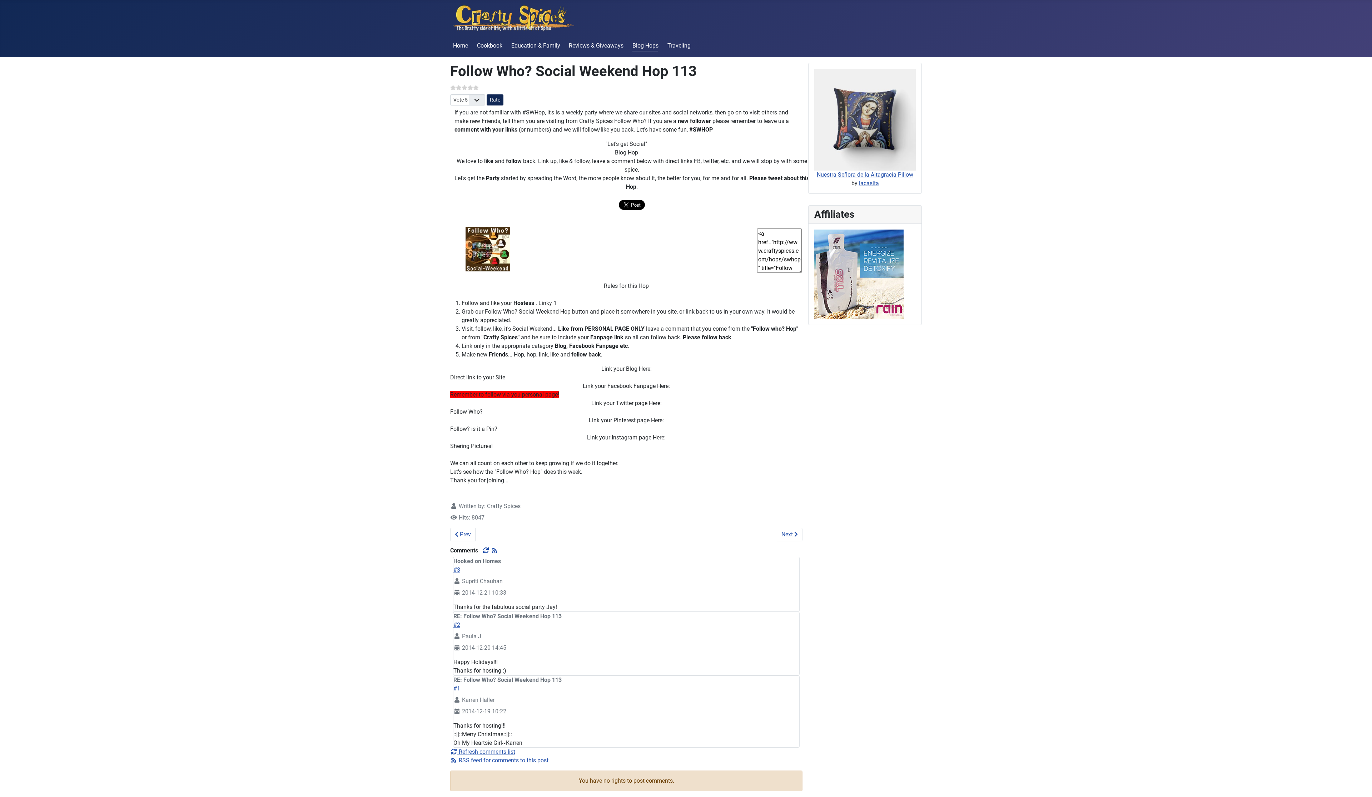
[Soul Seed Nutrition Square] (859, 273)
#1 (456, 688)
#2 (456, 624)
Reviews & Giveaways (596, 45)
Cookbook (489, 45)
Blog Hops (645, 45)
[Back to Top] (1359, 783)
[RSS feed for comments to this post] (494, 550)
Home (460, 45)
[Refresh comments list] (486, 550)
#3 (456, 569)
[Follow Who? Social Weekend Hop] (488, 248)
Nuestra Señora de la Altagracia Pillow (865, 174)
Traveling (679, 45)
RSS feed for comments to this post (502, 760)
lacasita (869, 183)
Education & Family (535, 45)
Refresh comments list (486, 751)
